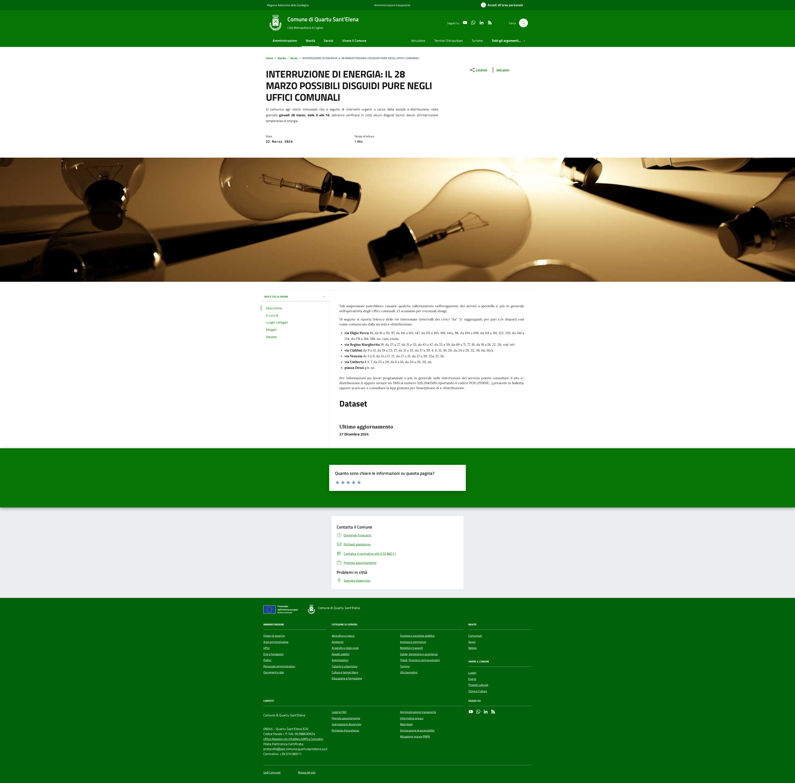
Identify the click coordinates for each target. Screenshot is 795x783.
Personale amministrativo (279, 666)
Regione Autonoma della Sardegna (288, 5)
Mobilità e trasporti (411, 648)
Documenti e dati (273, 672)
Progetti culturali (478, 685)
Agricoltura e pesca (343, 635)
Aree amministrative (275, 642)
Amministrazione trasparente (392, 5)
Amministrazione (285, 40)
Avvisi (472, 642)
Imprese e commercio (413, 642)
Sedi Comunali (272, 772)
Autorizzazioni (340, 660)
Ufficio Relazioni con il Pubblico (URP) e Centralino (293, 739)
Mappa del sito (307, 772)
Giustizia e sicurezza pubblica (417, 635)
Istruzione (418, 40)
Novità (310, 40)
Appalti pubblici (340, 654)
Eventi (472, 679)
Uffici (266, 648)
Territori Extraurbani (448, 40)
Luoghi (472, 672)
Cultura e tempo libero (345, 672)
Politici (267, 660)
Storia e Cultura (477, 691)
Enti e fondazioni (273, 654)
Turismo (477, 40)
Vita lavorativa (408, 672)
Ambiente (337, 642)
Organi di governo (274, 635)
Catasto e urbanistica (344, 666)
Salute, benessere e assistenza (419, 654)
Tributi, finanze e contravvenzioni (420, 660)
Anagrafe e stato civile (345, 648)
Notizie (472, 648)
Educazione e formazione (347, 678)
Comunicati (475, 635)
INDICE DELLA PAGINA (276, 297)
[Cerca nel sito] (523, 23)
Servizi (328, 40)
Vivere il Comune (354, 40)
